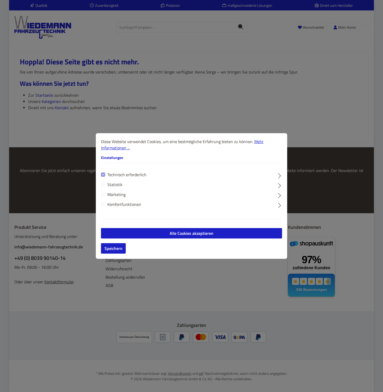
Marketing (116, 194)
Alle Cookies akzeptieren (191, 233)
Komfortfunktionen (124, 204)
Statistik (114, 184)
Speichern (113, 248)
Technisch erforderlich (126, 175)
